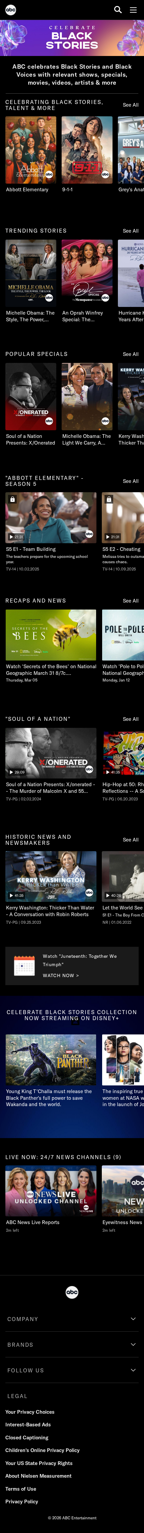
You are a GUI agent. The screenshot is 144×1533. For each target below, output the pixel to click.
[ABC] (10, 11)
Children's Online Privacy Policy (42, 1450)
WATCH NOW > (61, 975)
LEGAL (17, 1396)
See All (131, 105)
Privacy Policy (21, 1501)
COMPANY (23, 1319)
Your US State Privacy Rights (39, 1463)
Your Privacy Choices (30, 1412)
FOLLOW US (25, 1370)
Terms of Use (20, 1489)
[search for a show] (118, 9)
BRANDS (20, 1345)
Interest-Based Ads (28, 1424)
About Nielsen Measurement (38, 1476)
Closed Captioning (26, 1437)
